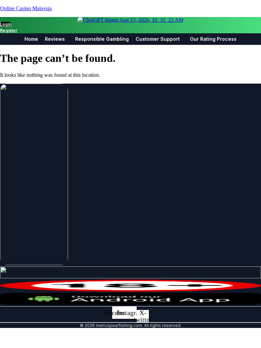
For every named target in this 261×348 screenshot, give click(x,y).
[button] (56, 39)
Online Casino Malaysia (26, 8)
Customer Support (158, 39)
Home (31, 39)
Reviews (55, 39)
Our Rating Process (213, 39)
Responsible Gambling (102, 39)
